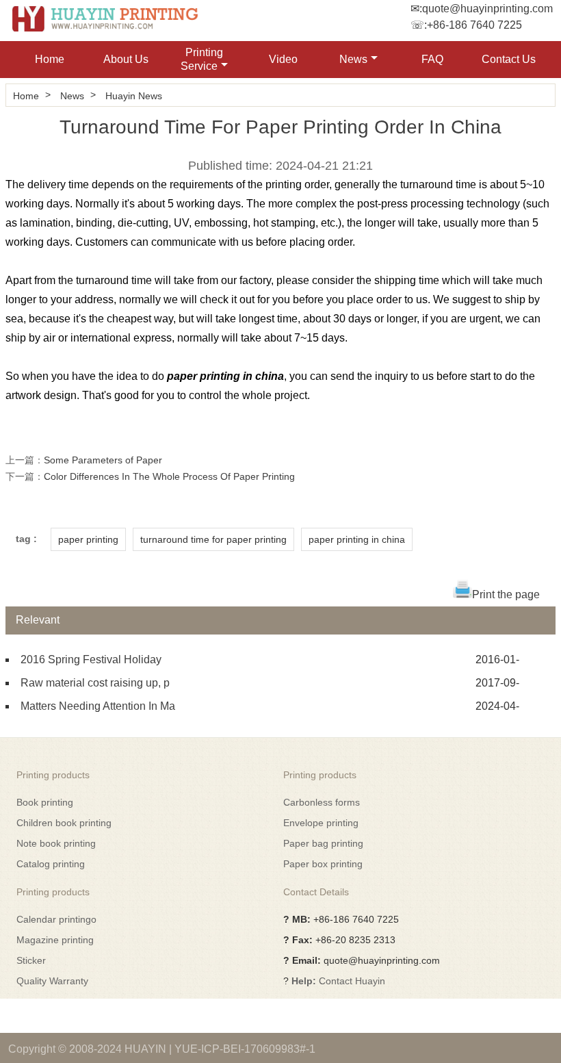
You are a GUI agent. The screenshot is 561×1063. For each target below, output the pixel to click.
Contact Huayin (352, 980)
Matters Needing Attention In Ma (98, 706)
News (353, 59)
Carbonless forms (321, 802)
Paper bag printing (323, 843)
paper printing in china (357, 539)
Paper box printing (323, 863)
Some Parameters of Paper (103, 459)
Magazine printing (55, 939)
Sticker (31, 960)
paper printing (88, 539)
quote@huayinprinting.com (487, 8)
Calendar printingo (56, 919)
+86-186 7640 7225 (474, 25)
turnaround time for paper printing (213, 539)
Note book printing (56, 843)
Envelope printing (320, 822)
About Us (125, 59)
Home (49, 59)
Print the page (506, 594)
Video (283, 59)
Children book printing (64, 822)
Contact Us (509, 59)
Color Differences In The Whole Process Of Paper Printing (169, 476)
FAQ (432, 59)
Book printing (44, 802)
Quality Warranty (52, 980)
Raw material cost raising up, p (95, 683)
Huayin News (133, 95)
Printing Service (202, 59)
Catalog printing (50, 863)
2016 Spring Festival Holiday (91, 659)
